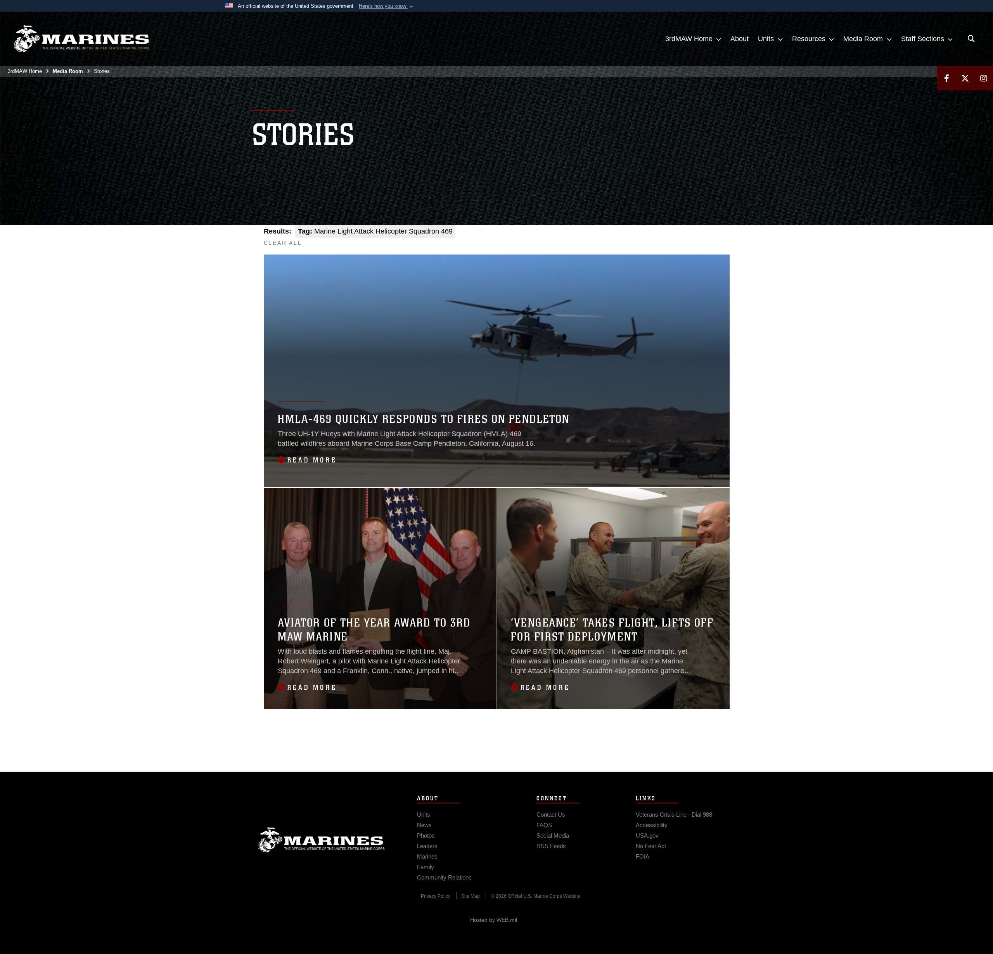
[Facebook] (946, 78)
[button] (387, 6)
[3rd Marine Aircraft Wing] (81, 38)
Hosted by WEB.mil (493, 920)
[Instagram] (983, 78)
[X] (965, 78)
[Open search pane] (971, 39)
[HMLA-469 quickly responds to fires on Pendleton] (497, 371)
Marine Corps (321, 840)
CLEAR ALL (283, 243)
